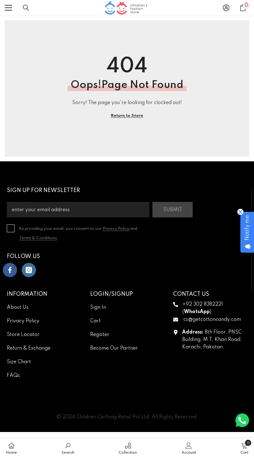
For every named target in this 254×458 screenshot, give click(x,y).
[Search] (26, 7)
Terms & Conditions (38, 238)
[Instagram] (29, 270)
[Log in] (226, 8)
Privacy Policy (116, 229)
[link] (68, 448)
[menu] (8, 7)
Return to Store (127, 116)
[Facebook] (10, 270)
